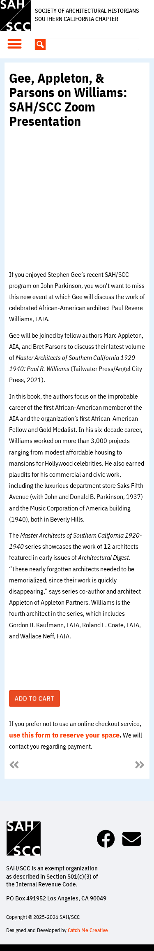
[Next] (111, 765)
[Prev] (43, 765)
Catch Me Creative (88, 930)
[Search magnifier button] (40, 44)
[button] (14, 44)
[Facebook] (106, 839)
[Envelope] (132, 839)
